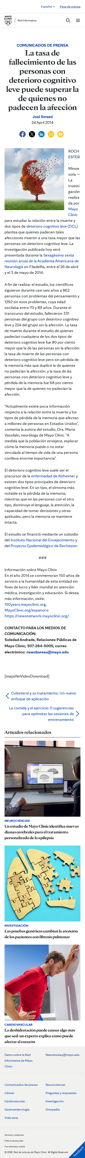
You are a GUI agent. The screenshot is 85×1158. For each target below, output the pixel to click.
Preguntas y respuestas (61, 1093)
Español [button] (47, 6)
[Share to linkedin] (42, 133)
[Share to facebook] (23, 133)
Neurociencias (55, 1085)
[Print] (60, 133)
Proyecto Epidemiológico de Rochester (44, 545)
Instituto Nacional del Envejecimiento (42, 539)
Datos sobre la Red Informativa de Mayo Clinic (19, 1060)
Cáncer (9, 1093)
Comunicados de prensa (21, 1085)
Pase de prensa (70, 6)
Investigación (55, 1101)
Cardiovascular (15, 1101)
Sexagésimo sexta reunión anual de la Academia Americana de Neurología (42, 261)
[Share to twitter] (32, 133)
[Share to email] (51, 133)
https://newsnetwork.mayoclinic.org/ (37, 615)
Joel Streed (43, 116)
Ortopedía (53, 1109)
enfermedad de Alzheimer (53, 475)
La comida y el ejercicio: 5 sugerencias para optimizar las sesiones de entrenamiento (41, 713)
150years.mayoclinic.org (25, 604)
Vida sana (11, 1118)
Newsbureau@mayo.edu (62, 1055)
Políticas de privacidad (14, 1140)
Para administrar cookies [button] (15, 1146)
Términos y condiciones (14, 1135)
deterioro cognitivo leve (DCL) (52, 226)
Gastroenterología (17, 1109)
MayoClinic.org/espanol (25, 610)
